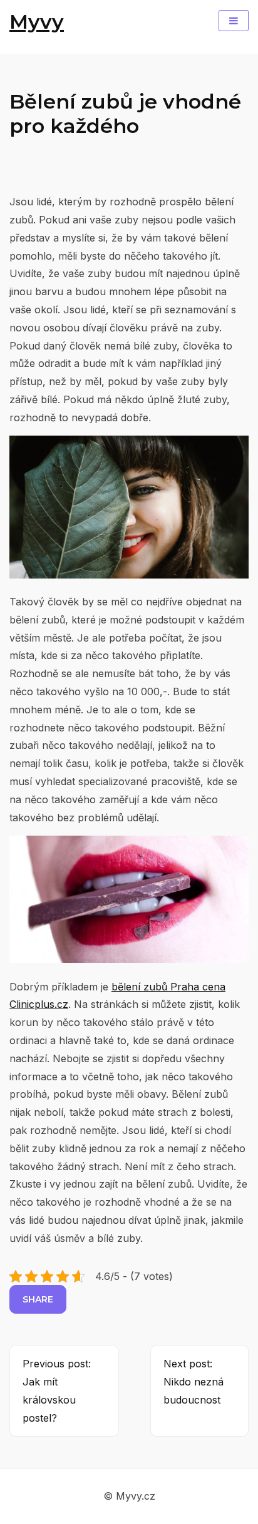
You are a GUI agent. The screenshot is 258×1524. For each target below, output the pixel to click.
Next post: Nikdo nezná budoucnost (193, 1381)
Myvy (36, 21)
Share (38, 1299)
